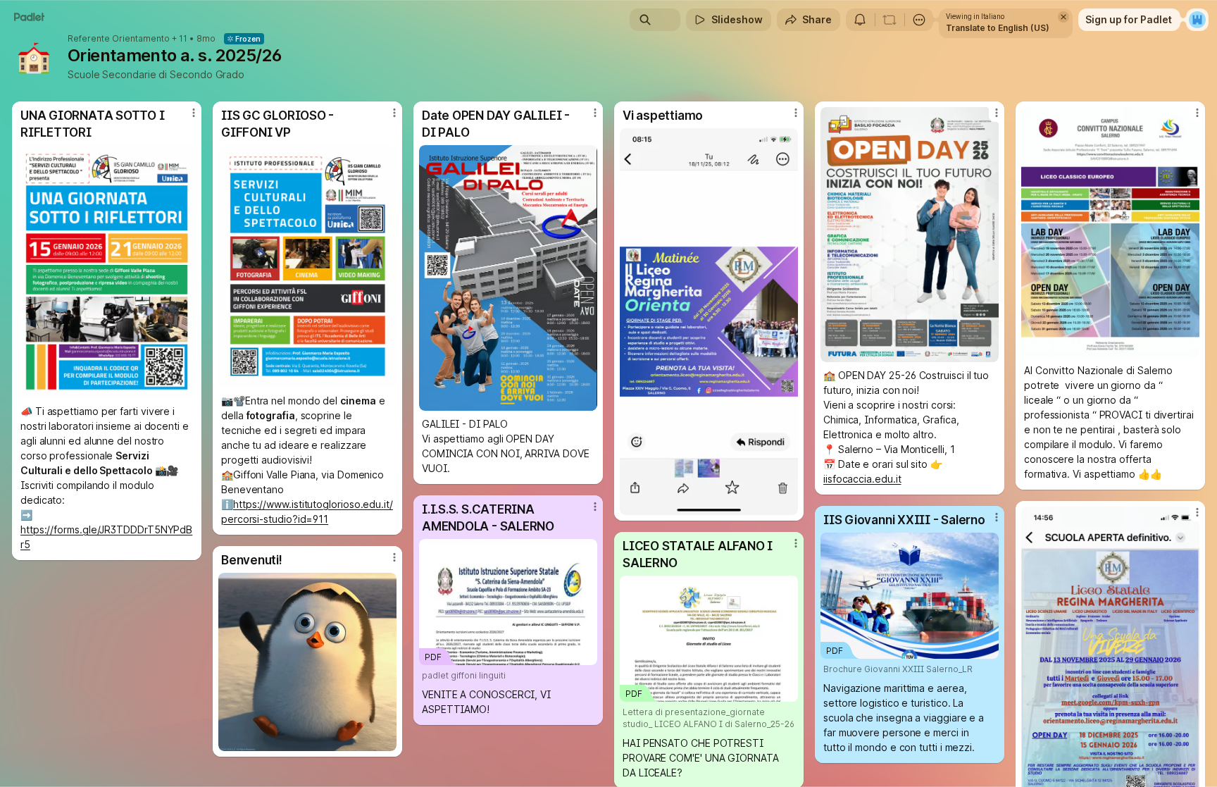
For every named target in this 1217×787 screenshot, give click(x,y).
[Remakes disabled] (889, 19)
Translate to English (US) (997, 28)
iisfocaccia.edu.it (862, 479)
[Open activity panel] (860, 19)
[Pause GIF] (385, 739)
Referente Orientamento (119, 39)
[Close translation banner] (1063, 17)
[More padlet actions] (919, 19)
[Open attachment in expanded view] (107, 271)
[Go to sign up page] (1197, 19)
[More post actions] (193, 113)
